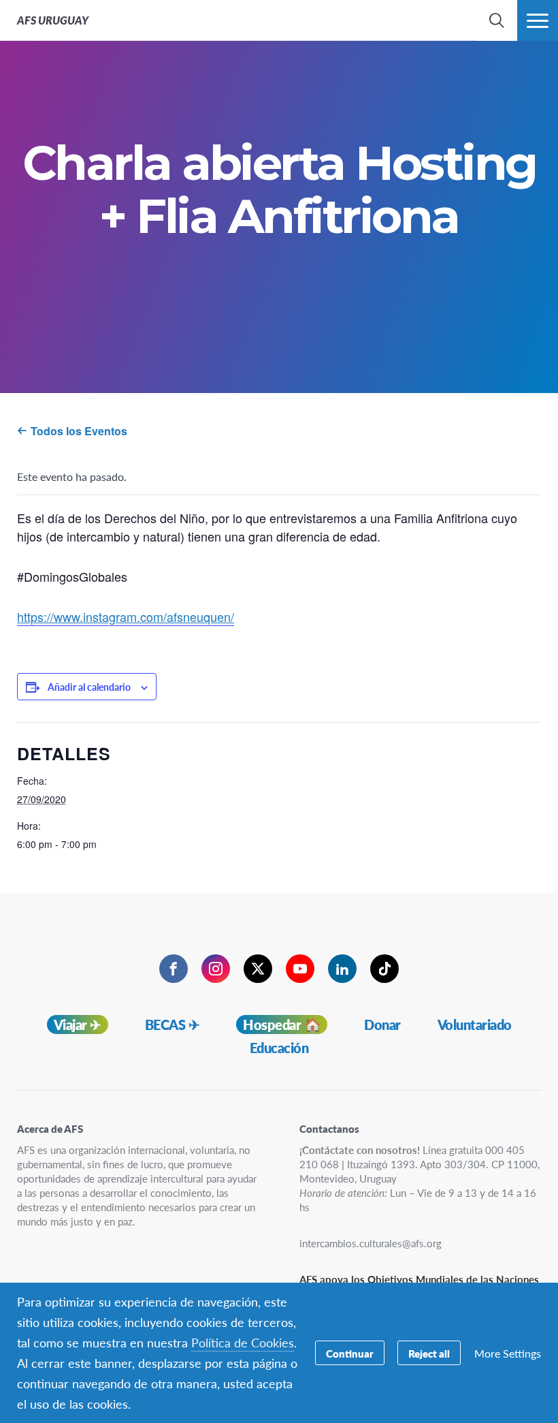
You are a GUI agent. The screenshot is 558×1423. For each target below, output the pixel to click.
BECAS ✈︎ (172, 1024)
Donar (382, 1024)
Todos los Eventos (77, 431)
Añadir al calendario (89, 686)
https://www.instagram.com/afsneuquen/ (125, 616)
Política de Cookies (242, 1342)
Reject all (429, 1353)
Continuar (350, 1353)
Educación (279, 1047)
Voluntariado (475, 1024)
